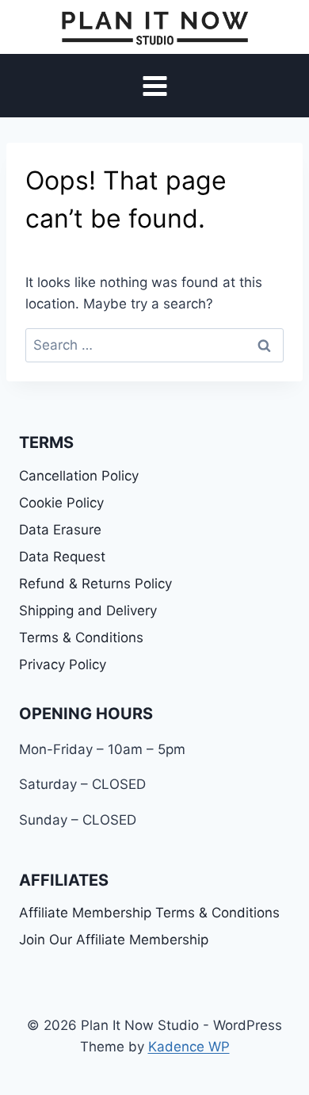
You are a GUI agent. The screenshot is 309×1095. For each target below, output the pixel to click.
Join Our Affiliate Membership (113, 940)
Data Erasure (60, 530)
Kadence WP (189, 1047)
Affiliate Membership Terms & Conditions (149, 913)
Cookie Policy (61, 503)
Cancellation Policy (79, 476)
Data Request (62, 557)
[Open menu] (154, 86)
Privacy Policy (62, 664)
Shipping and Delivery (88, 610)
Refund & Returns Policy (95, 584)
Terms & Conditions (81, 637)
